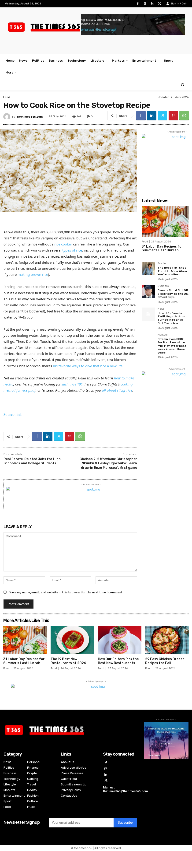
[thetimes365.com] (7, 116)
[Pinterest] (173, 115)
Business (163, 286)
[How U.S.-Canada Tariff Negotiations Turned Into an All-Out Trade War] (148, 314)
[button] (183, 85)
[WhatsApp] (184, 115)
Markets (162, 334)
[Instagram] (144, 3)
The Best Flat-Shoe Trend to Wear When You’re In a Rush (172, 271)
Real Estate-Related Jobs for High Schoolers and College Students (32, 461)
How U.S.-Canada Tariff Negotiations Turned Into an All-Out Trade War (171, 318)
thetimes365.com (30, 116)
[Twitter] (159, 3)
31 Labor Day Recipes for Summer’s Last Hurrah (162, 248)
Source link (13, 414)
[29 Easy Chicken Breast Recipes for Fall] (167, 640)
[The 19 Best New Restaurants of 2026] (72, 640)
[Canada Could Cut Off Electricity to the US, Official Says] (148, 291)
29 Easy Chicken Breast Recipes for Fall (164, 661)
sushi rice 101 (72, 384)
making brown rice (33, 274)
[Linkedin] (152, 3)
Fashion (162, 263)
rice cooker (63, 244)
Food (6, 97)
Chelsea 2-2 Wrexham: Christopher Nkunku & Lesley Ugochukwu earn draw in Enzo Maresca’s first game (108, 463)
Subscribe (125, 823)
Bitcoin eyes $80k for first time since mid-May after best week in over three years (172, 345)
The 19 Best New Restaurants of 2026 (68, 661)
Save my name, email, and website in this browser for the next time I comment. (66, 592)
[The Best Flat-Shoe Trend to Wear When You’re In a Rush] (148, 268)
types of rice (72, 250)
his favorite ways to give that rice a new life (87, 366)
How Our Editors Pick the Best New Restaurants (118, 661)
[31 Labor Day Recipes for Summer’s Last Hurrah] (165, 221)
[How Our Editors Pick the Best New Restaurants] (119, 640)
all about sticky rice (117, 390)
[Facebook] (137, 3)
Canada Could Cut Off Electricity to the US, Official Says (173, 294)
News (161, 309)
